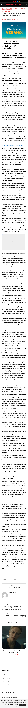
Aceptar (22, 704)
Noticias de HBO (6, 678)
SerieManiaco (9, 19)
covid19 (4, 579)
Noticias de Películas (9, 8)
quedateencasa (12, 579)
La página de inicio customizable (9, 697)
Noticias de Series (7, 684)
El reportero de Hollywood (10, 70)
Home (2, 8)
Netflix (4, 675)
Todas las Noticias (7, 688)
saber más (14, 706)
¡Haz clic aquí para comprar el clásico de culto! (12, 145)
